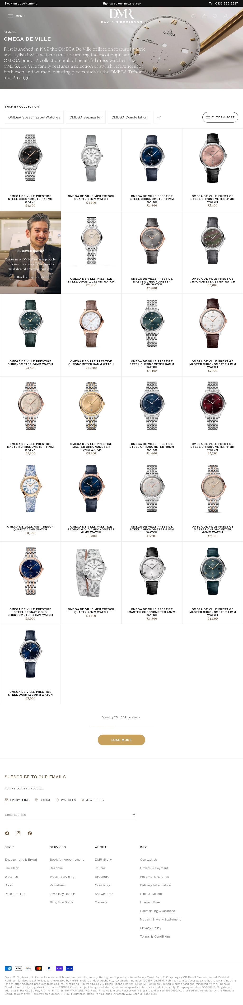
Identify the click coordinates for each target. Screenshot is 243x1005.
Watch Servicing (62, 876)
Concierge (102, 885)
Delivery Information (155, 885)
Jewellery (12, 868)
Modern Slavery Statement (160, 919)
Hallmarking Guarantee (157, 911)
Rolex (9, 885)
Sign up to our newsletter (121, 3)
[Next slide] (160, 117)
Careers (101, 902)
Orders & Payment (154, 868)
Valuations (58, 885)
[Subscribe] (130, 814)
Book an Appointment (67, 859)
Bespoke (56, 868)
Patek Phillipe (15, 894)
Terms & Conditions (155, 936)
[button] (234, 16)
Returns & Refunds (154, 876)
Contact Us (149, 859)
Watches (11, 876)
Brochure (102, 876)
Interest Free (150, 902)
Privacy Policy (150, 928)
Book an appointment (21, 3)
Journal (100, 868)
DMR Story (103, 859)
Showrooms (104, 894)
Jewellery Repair (62, 894)
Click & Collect (151, 894)
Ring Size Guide (61, 902)
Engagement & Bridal (21, 859)
